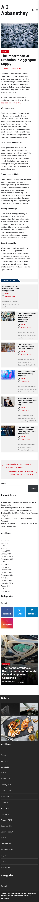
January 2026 (6, 554)
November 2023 (7, 583)
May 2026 (4, 548)
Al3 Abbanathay (14, 10)
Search (3, 483)
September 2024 (7, 575)
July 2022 (4, 589)
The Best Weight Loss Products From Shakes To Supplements (10, 288)
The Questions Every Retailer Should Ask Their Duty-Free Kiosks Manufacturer (26, 431)
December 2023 (7, 581)
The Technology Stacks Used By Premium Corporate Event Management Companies (27, 318)
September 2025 (7, 559)
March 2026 (5, 551)
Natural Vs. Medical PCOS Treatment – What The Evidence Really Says (27, 402)
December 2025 (7, 556)
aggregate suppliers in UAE (11, 103)
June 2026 (5, 546)
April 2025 (5, 565)
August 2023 (5, 586)
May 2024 (4, 578)
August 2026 (5, 541)
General (5, 51)
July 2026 (4, 543)
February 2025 (6, 570)
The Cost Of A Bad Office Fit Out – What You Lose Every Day (26, 347)
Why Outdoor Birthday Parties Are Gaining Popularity (26, 374)
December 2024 (7, 573)
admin (6, 68)
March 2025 (5, 567)
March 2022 (5, 591)
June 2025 (5, 562)
